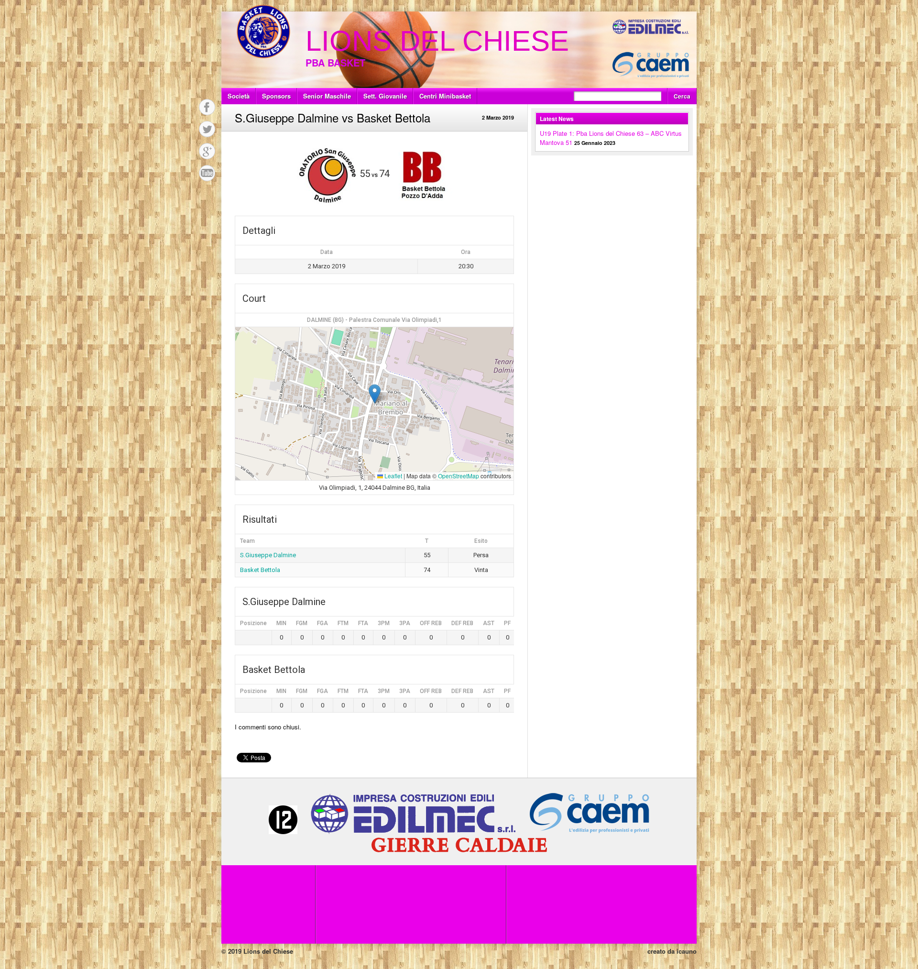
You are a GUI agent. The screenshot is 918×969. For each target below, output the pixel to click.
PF (507, 623)
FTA (363, 623)
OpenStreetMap (458, 476)
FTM (343, 623)
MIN (281, 623)
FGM (301, 623)
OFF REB (431, 623)
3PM (384, 623)
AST (488, 623)
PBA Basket (335, 62)
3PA (404, 623)
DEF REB (462, 623)
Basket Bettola (260, 569)
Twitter (207, 129)
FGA (322, 623)
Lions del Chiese (437, 41)
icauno (687, 951)
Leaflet (392, 476)
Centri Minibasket (445, 95)
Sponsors (276, 95)
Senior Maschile (327, 95)
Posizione (253, 623)
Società (239, 95)
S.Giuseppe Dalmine (268, 555)
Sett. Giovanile (385, 95)
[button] (375, 394)
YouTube (207, 173)
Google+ (207, 151)
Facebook (207, 107)
